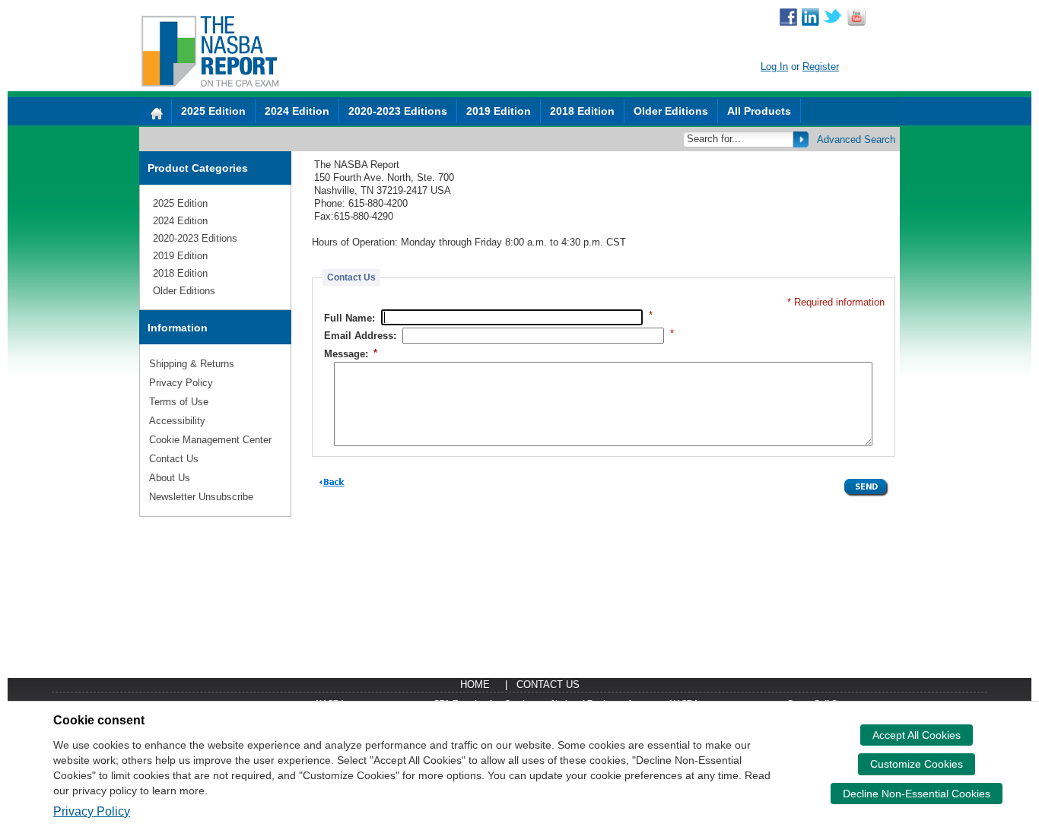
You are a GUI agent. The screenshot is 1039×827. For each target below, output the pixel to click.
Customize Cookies (916, 764)
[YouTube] (856, 19)
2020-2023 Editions (397, 111)
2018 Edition (582, 111)
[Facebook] (788, 19)
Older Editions (671, 111)
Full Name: (349, 317)
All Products (759, 111)
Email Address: (360, 335)
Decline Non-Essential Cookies (916, 793)
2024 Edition (297, 111)
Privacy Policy (181, 382)
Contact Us (174, 458)
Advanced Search (856, 139)
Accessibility (177, 420)
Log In (774, 67)
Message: (350, 353)
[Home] (156, 111)
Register (820, 67)
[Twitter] (832, 19)
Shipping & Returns (191, 363)
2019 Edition (498, 111)
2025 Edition (213, 111)
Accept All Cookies (916, 735)
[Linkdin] (810, 19)
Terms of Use (178, 401)
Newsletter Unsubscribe (201, 496)
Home (475, 684)
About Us (169, 477)
